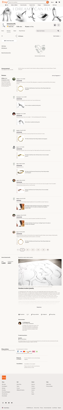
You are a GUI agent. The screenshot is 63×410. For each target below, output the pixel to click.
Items (2, 30)
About (14, 30)
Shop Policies (22, 30)
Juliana (17, 78)
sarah (17, 180)
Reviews (9, 30)
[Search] (47, 2)
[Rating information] (7, 26)
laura (17, 146)
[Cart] (59, 2)
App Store (6, 400)
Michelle (18, 113)
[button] (54, 25)
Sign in (52, 2)
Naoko (17, 198)
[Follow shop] (58, 25)
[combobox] (27, 2)
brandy (17, 130)
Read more (39, 307)
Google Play (15, 400)
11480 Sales (3, 46)
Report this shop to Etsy (6, 52)
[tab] (9, 36)
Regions (59, 407)
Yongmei (18, 215)
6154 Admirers (4, 48)
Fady (17, 163)
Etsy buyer (18, 96)
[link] (17, 249)
